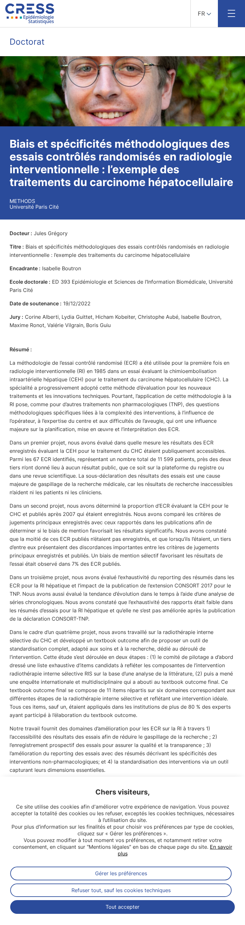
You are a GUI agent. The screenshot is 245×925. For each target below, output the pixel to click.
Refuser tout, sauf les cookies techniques (121, 890)
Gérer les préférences (121, 873)
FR (201, 13)
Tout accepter (122, 907)
